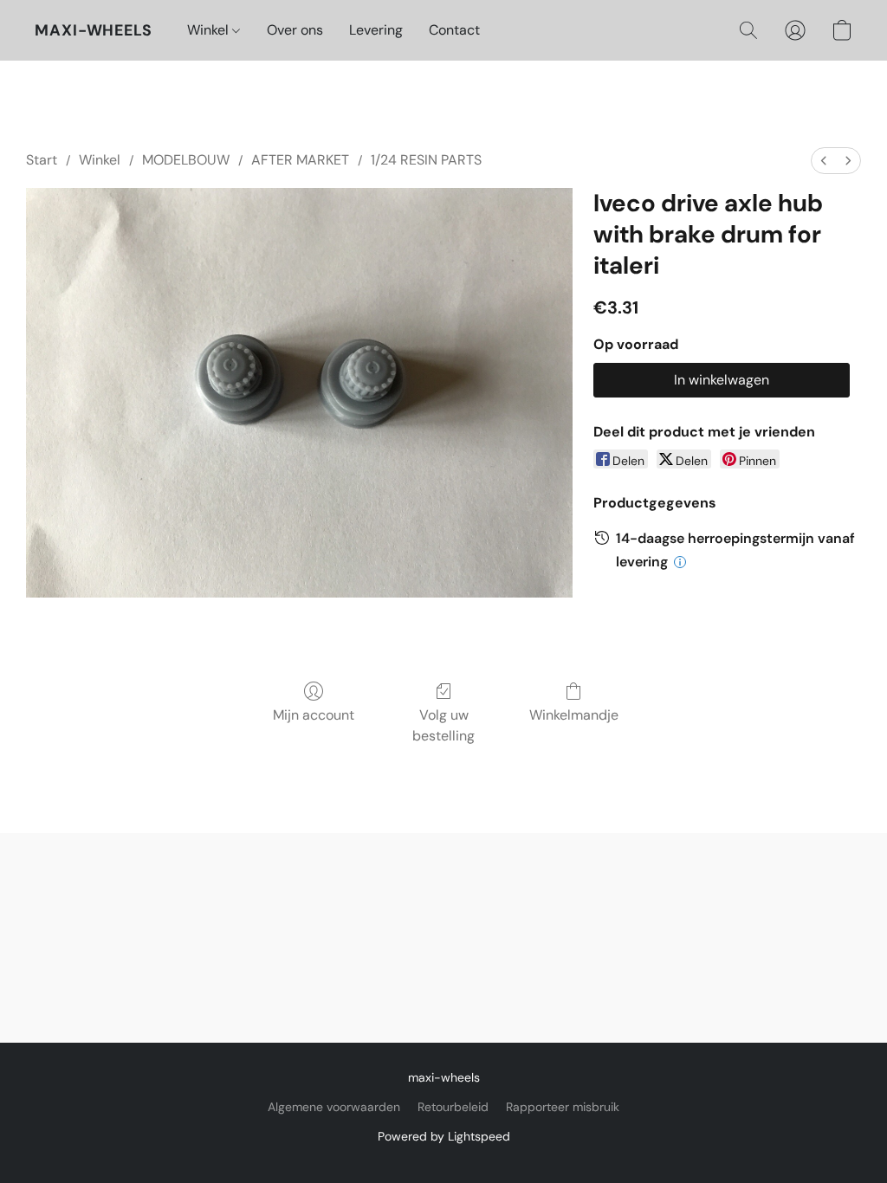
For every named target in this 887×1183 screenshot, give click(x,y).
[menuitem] (824, 160)
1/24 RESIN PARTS (426, 160)
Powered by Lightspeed (444, 1136)
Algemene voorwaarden (334, 1107)
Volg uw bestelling (443, 725)
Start (41, 160)
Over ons (295, 30)
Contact (454, 30)
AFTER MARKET (300, 160)
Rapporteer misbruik (562, 1107)
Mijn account (313, 715)
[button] (93, 30)
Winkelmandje (573, 715)
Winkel (209, 30)
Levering (376, 30)
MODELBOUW (186, 160)
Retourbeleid (453, 1107)
